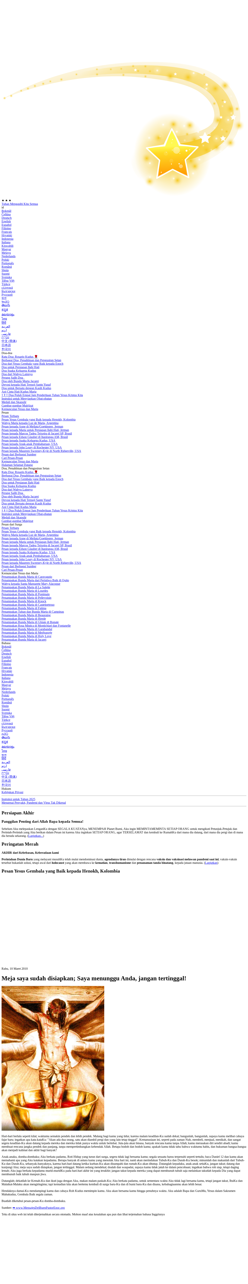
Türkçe (6, 284)
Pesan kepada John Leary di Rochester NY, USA (32, 447)
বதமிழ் (5, 301)
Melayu (6, 252)
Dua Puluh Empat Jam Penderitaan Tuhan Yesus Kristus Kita (42, 395)
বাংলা (4, 298)
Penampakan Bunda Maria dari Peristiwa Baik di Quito (35, 580)
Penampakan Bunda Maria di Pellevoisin (26, 597)
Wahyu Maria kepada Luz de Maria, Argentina (30, 423)
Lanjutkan (211, 862)
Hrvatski (7, 235)
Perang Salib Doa (13, 377)
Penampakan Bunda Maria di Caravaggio (27, 576)
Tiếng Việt (8, 280)
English (6, 221)
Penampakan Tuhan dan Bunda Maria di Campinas (33, 611)
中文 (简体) (9, 341)
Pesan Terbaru (10, 416)
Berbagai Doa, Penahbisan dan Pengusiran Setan (31, 360)
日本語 (6, 345)
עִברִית (5, 337)
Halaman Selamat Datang (17, 465)
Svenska (7, 277)
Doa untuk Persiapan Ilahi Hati (20, 367)
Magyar (6, 249)
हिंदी (4, 322)
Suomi (5, 273)
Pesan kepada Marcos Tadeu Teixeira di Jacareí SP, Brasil (37, 433)
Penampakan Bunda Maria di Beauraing (26, 615)
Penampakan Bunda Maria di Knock (24, 601)
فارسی (6, 333)
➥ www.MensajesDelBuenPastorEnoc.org (39, 1207)
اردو (4, 330)
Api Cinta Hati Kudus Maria (19, 391)
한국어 (6, 349)
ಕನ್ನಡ (5, 309)
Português (8, 263)
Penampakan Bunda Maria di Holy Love (26, 636)
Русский (7, 294)
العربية (6, 326)
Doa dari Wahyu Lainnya (17, 374)
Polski (5, 259)
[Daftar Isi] (31, 935)
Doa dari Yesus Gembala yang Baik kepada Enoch (32, 363)
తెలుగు (6, 305)
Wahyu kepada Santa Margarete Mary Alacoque (31, 583)
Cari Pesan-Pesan (12, 458)
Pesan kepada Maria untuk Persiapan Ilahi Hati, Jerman (35, 430)
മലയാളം (8, 314)
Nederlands (9, 256)
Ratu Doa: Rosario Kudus (20, 356)
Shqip (5, 270)
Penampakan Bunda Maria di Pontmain (26, 594)
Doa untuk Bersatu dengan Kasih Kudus (26, 388)
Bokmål (6, 211)
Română (7, 266)
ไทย (4, 318)
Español (6, 224)
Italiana (6, 242)
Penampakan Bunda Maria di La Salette (26, 587)
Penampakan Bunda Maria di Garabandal (27, 629)
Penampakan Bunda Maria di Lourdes (25, 590)
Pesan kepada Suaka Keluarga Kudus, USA (28, 440)
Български (8, 291)
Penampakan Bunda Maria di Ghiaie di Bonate (30, 622)
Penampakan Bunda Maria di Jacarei (24, 639)
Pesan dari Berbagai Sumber (19, 454)
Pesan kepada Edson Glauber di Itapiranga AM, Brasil (35, 437)
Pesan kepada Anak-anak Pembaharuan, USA (30, 444)
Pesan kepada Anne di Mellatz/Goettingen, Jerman (32, 426)
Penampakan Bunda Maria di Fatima (24, 608)
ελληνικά (7, 287)
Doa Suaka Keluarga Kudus (19, 370)
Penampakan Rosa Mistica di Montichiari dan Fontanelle (36, 625)
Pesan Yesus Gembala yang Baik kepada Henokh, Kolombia (39, 419)
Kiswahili (7, 245)
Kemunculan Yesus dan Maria (20, 409)
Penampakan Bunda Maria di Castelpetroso (28, 604)
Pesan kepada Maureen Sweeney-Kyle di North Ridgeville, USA (41, 451)
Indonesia (7, 238)
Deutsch (7, 217)
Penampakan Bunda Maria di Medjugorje (27, 632)
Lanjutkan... (35, 835)
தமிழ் (5, 733)
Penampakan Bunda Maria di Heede (24, 618)
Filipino (6, 228)
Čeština (6, 214)
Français (7, 231)
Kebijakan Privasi (12, 792)
